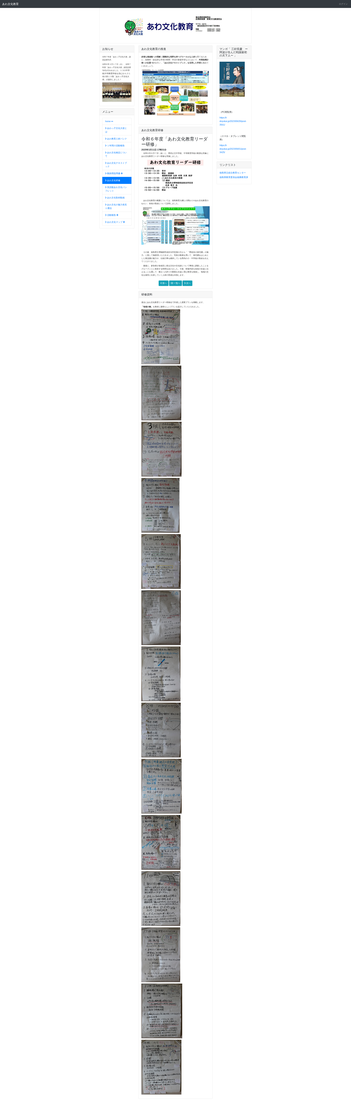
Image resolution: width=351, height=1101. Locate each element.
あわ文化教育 (10, 3)
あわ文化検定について (116, 154)
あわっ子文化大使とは (116, 130)
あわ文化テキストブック (116, 165)
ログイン (343, 4)
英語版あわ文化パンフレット (116, 189)
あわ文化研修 (113, 180)
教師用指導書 (114, 173)
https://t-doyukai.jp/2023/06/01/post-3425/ (233, 148)
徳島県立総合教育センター (233, 173)
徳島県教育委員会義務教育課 (234, 177)
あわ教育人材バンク (117, 139)
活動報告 (111, 215)
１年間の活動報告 (116, 145)
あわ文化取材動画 (116, 197)
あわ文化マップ (115, 222)
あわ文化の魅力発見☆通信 (116, 206)
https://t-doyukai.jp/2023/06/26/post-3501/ (233, 121)
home (108, 121)
